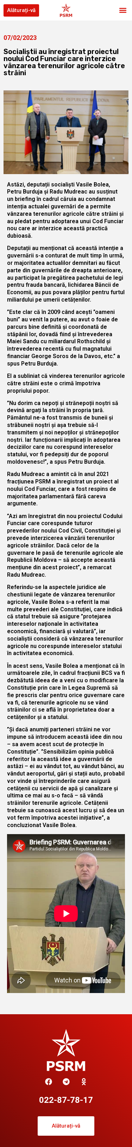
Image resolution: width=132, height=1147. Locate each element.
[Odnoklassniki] (84, 1082)
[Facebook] (49, 1082)
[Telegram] (66, 1082)
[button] (122, 10)
